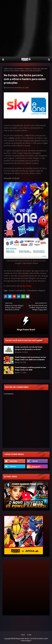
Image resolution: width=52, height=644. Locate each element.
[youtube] (14, 461)
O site (29, 635)
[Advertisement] (26, 28)
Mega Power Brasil (26, 329)
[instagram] (37, 466)
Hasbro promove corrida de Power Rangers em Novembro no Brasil (29, 348)
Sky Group (26, 286)
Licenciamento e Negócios (23, 69)
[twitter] (14, 466)
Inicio (23, 635)
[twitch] (37, 461)
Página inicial (8, 69)
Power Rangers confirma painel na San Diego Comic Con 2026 (30, 368)
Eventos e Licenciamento (17, 291)
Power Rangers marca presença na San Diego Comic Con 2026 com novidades (30, 358)
